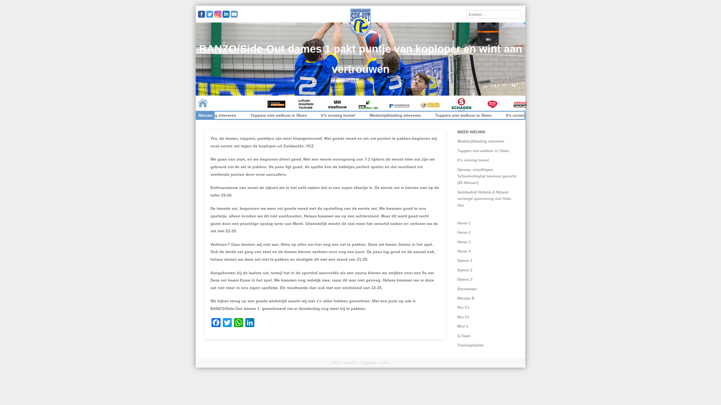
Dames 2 (464, 270)
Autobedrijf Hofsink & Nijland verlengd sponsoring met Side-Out (484, 199)
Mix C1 (463, 307)
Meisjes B (465, 298)
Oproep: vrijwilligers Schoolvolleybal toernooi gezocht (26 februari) (486, 176)
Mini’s (462, 326)
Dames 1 (464, 260)
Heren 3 (464, 242)
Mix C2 (463, 317)
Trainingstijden (470, 345)
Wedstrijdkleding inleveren (372, 115)
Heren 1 (464, 223)
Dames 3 (464, 279)
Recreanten (467, 289)
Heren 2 (464, 232)
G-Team (464, 336)
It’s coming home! (315, 115)
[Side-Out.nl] (360, 35)
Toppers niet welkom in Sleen (255, 115)
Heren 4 (464, 251)
